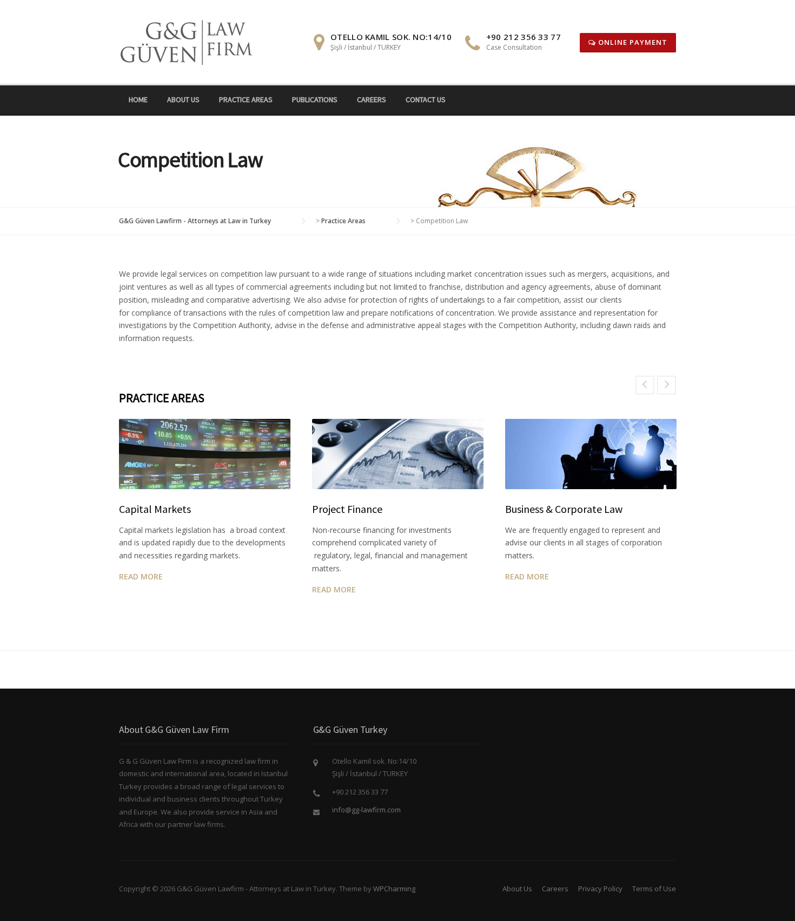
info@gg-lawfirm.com (366, 810)
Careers (371, 99)
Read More (141, 576)
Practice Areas (246, 99)
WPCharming (394, 888)
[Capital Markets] (204, 454)
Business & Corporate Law (563, 509)
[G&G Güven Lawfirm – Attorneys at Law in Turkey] (190, 41)
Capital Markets (155, 509)
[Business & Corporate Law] (591, 454)
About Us (183, 99)
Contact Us (426, 99)
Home (138, 99)
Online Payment (631, 42)
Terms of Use (654, 888)
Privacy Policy (600, 888)
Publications (314, 99)
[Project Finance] (397, 454)
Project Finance (347, 509)
